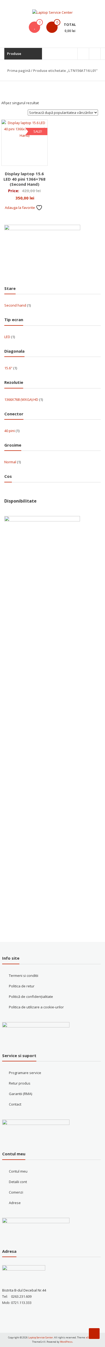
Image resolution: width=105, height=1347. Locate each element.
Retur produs (19, 1083)
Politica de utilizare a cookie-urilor (36, 1007)
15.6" (8, 368)
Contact (15, 1104)
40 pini (9, 430)
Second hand (15, 305)
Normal (10, 461)
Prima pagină (18, 70)
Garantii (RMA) (20, 1093)
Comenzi (16, 1192)
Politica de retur (21, 986)
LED (7, 336)
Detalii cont (18, 1181)
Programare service (25, 1072)
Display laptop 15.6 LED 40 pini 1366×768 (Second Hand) (25, 179)
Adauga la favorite (20, 207)
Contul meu (18, 1171)
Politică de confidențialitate (31, 996)
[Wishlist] (34, 27)
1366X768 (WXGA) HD (21, 399)
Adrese (15, 1202)
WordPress (66, 1342)
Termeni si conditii (23, 975)
